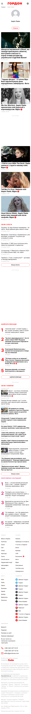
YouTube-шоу (20, 568)
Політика (4, 541)
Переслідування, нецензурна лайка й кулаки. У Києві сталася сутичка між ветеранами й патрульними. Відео (14, 451)
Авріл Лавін (10, 7)
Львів (2, 582)
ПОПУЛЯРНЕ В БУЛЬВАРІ (11, 478)
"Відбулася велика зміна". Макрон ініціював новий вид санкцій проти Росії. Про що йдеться (15, 468)
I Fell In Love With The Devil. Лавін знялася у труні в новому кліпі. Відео (15, 165)
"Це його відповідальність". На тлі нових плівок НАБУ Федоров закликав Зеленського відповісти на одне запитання (17, 340)
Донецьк (4, 588)
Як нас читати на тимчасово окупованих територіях (8, 640)
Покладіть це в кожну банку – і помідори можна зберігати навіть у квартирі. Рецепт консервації (17, 493)
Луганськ (4, 600)
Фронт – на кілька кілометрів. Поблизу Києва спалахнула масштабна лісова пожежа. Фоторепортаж (14, 393)
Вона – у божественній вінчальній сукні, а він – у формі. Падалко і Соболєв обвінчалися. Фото (16, 484)
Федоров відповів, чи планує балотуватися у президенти (15, 370)
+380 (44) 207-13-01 (11, 648)
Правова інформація (7, 636)
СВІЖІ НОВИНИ (7, 385)
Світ (2, 547)
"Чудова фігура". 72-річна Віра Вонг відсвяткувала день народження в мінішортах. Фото (15, 81)
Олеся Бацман (22, 601)
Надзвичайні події (6, 562)
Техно (3, 556)
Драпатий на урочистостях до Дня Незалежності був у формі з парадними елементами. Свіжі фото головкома (17, 504)
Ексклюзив (19, 556)
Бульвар (18, 550)
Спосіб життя (5, 559)
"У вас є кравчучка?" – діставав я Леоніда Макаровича (15, 258)
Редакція (4, 630)
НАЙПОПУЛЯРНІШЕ (9, 324)
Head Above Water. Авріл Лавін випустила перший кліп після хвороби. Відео (14, 215)
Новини (3, 535)
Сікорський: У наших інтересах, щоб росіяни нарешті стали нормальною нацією (13, 419)
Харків (3, 591)
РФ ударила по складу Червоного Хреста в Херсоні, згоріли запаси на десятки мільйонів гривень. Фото (15, 411)
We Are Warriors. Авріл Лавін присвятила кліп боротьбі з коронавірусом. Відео (13, 107)
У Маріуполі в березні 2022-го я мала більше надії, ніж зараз (15, 251)
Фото (17, 559)
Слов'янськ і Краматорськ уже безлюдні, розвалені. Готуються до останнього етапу (15, 236)
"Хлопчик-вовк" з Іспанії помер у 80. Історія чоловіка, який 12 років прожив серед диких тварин (17, 330)
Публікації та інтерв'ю (22, 541)
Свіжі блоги (6, 224)
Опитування (19, 565)
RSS (19, 611)
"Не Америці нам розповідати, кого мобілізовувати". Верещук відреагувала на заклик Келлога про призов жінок (15, 460)
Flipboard (21, 607)
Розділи (18, 535)
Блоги (17, 547)
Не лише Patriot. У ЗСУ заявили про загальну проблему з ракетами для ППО (15, 427)
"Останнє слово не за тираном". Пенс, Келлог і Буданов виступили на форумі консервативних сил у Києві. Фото (17, 361)
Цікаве (3, 568)
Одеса (3, 585)
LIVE (17, 553)
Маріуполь (4, 597)
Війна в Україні (5, 538)
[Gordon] (15, 3)
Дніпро (3, 594)
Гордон (3, 7)
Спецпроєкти (20, 571)
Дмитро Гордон (23, 579)
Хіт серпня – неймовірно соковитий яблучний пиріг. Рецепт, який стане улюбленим (17, 523)
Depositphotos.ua (6, 676)
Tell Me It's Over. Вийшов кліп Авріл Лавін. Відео (13, 190)
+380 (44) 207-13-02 (11, 651)
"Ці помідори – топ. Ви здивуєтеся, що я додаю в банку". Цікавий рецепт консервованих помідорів (17, 514)
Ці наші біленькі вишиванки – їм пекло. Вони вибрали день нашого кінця (15, 228)
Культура (4, 553)
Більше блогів (15, 265)
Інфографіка (4, 565)
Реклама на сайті (6, 633)
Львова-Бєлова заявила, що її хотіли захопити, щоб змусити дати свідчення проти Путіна (14, 402)
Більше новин (15, 474)
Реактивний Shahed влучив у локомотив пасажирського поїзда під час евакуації (17, 350)
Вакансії (3, 627)
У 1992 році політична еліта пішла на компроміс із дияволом (14, 244)
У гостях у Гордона (21, 544)
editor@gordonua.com (11, 653)
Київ (2, 579)
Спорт (3, 550)
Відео (17, 562)
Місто (3, 576)
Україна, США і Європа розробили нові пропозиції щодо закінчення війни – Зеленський (14, 442)
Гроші (3, 544)
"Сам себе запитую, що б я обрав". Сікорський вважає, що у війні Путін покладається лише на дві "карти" (13, 434)
